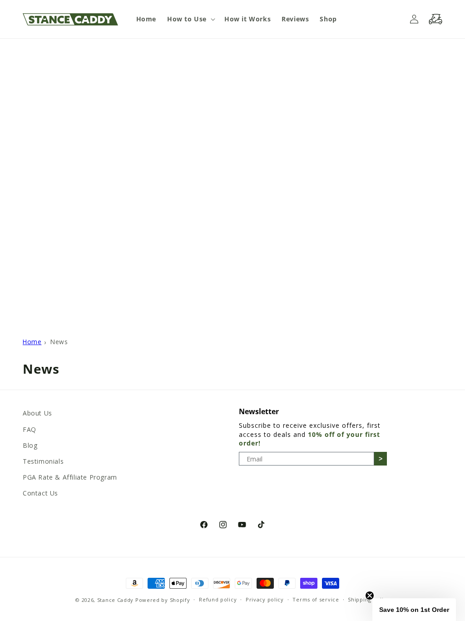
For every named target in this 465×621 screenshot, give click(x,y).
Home (32, 341)
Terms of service (315, 599)
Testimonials (43, 461)
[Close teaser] (369, 595)
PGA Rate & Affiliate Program (70, 477)
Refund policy (218, 599)
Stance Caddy (115, 599)
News (59, 341)
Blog (30, 445)
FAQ (29, 429)
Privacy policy (265, 599)
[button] (190, 19)
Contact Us (40, 493)
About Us (37, 413)
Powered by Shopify (162, 599)
